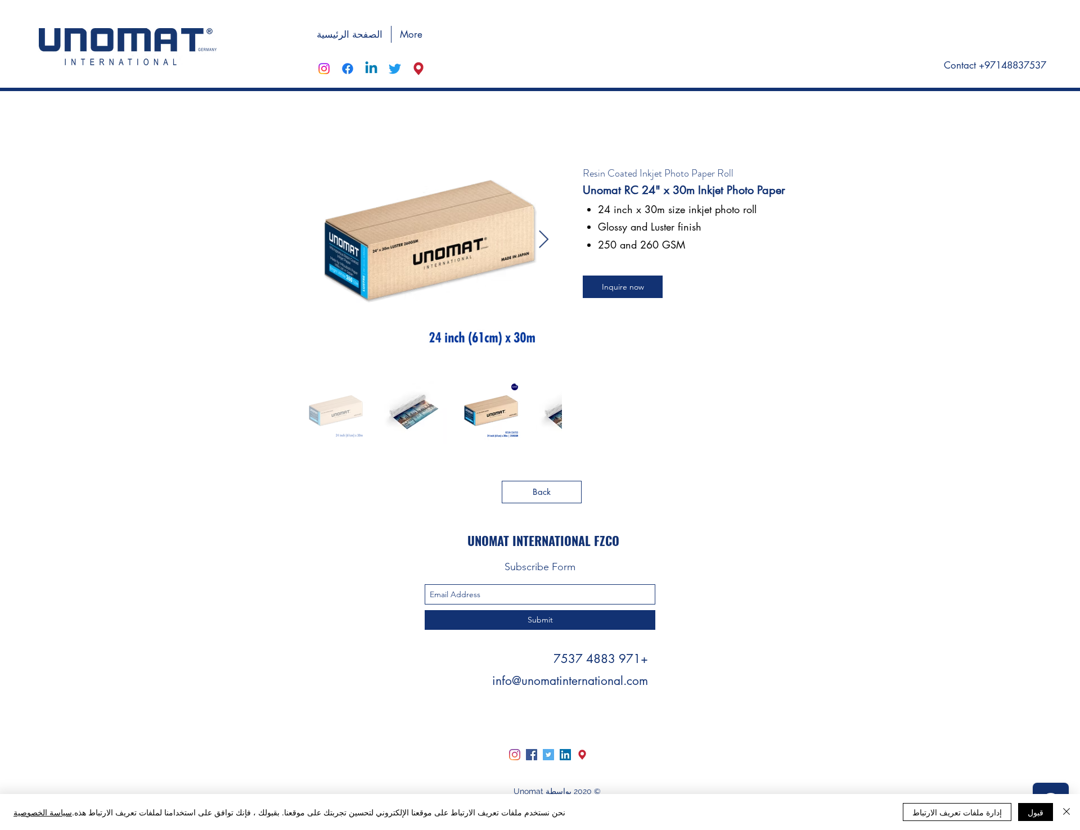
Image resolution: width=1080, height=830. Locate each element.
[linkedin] (371, 68)
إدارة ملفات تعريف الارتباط (957, 812)
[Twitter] (548, 754)
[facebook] (347, 68)
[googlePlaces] (418, 68)
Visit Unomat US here (996, 33)
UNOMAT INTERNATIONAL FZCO (543, 540)
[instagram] (324, 68)
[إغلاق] (1066, 812)
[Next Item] (543, 240)
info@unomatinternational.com (570, 680)
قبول (1035, 812)
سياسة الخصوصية (43, 812)
